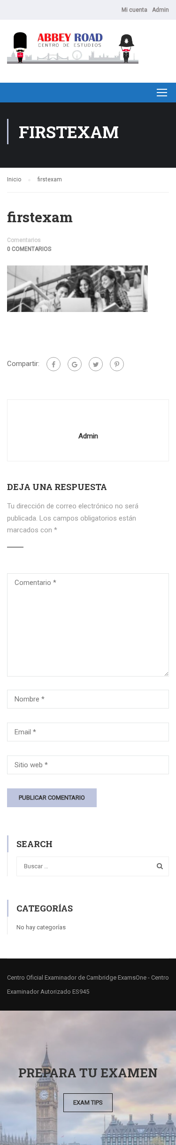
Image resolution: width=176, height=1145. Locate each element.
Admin (160, 10)
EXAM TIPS (88, 1102)
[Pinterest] (117, 364)
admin (88, 436)
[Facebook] (53, 364)
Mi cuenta (134, 10)
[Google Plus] (75, 364)
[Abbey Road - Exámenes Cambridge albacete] (72, 48)
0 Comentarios (29, 249)
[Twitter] (96, 364)
